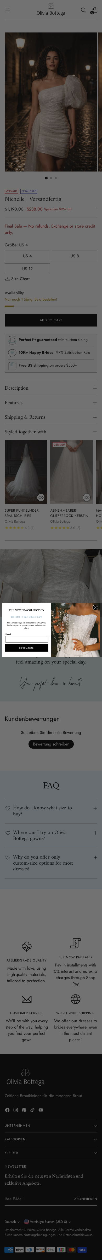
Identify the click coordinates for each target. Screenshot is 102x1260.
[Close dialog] (95, 607)
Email (8, 633)
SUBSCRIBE (26, 647)
